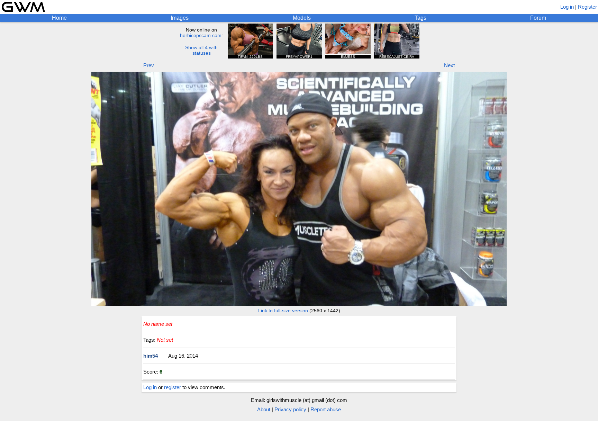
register (172, 387)
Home (59, 18)
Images (180, 18)
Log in (567, 7)
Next (449, 65)
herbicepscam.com (200, 35)
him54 (150, 356)
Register (587, 7)
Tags (420, 18)
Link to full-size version (283, 310)
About (263, 409)
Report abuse (325, 409)
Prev (148, 65)
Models (302, 18)
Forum (538, 18)
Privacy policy (290, 409)
